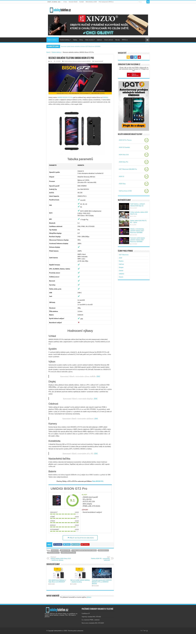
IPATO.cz (125, 40)
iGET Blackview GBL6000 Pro (128, 169)
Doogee (121, 267)
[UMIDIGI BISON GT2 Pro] (56, 500)
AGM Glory (122, 183)
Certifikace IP (86, 613)
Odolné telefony (52, 40)
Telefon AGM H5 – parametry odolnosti (100, 558)
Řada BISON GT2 (97, 481)
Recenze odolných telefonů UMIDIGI (81, 61)
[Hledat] (148, 1)
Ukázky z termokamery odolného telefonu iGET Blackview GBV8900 (137, 230)
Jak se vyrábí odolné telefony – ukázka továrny (80, 581)
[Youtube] (139, 57)
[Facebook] (132, 57)
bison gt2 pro (65, 550)
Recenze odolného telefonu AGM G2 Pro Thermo (74, 46)
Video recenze (89, 40)
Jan (51, 61)
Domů (48, 52)
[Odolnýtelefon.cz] (60, 9)
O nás (65, 2)
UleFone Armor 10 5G (125, 191)
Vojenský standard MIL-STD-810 (91, 616)
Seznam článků (73, 2)
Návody (117, 40)
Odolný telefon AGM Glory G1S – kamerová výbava (61, 558)
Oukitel (121, 270)
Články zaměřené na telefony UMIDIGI (84, 550)
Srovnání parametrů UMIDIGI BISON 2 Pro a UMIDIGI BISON (102, 581)
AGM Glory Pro (123, 162)
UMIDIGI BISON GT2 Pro (65, 97)
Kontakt (81, 2)
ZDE (98, 376)
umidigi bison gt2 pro (68, 552)
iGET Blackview (123, 255)
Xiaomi (121, 277)
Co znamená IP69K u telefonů (90, 620)
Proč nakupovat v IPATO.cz (106, 2)
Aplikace (99, 40)
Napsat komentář (98, 61)
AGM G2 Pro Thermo (125, 140)
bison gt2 (55, 550)
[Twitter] (135, 57)
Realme (121, 261)
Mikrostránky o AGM (91, 2)
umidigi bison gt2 (53, 552)
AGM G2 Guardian (124, 147)
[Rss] (128, 57)
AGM (120, 258)
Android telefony (65, 40)
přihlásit (89, 597)
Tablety (75, 40)
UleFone (121, 264)
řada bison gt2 (103, 550)
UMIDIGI (105, 97)
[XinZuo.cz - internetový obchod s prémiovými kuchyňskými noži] (98, 25)
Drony (81, 40)
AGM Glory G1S (124, 154)
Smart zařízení (108, 40)
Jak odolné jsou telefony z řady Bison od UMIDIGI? (57, 581)
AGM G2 (121, 176)
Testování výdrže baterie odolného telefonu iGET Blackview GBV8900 (137, 239)
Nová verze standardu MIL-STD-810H (93, 623)
